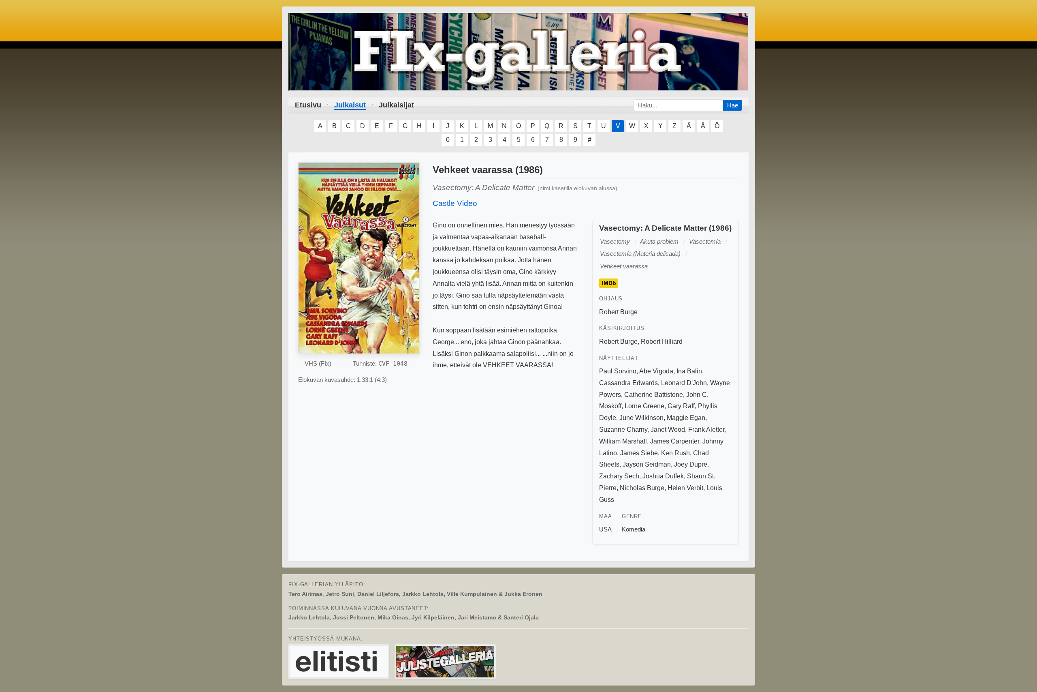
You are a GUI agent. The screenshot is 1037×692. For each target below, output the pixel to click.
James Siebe (639, 453)
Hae (732, 105)
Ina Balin (689, 371)
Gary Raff (681, 406)
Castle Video (455, 203)
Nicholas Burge (642, 487)
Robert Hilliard (662, 341)
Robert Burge (618, 312)
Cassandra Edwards (628, 382)
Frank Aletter (706, 429)
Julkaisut (350, 105)
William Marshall (623, 441)
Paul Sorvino (617, 371)
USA (605, 529)
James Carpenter (674, 441)
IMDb (609, 283)
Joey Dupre (690, 464)
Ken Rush (675, 453)
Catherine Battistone (653, 394)
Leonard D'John (684, 382)
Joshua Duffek (663, 476)
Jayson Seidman (647, 464)
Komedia (633, 529)
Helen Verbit (685, 487)
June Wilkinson (641, 417)
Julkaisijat (396, 105)
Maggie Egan (686, 417)
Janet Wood (668, 429)
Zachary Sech (619, 476)
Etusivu (308, 105)
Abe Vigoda (656, 371)
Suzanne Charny (623, 429)
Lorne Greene (644, 406)
